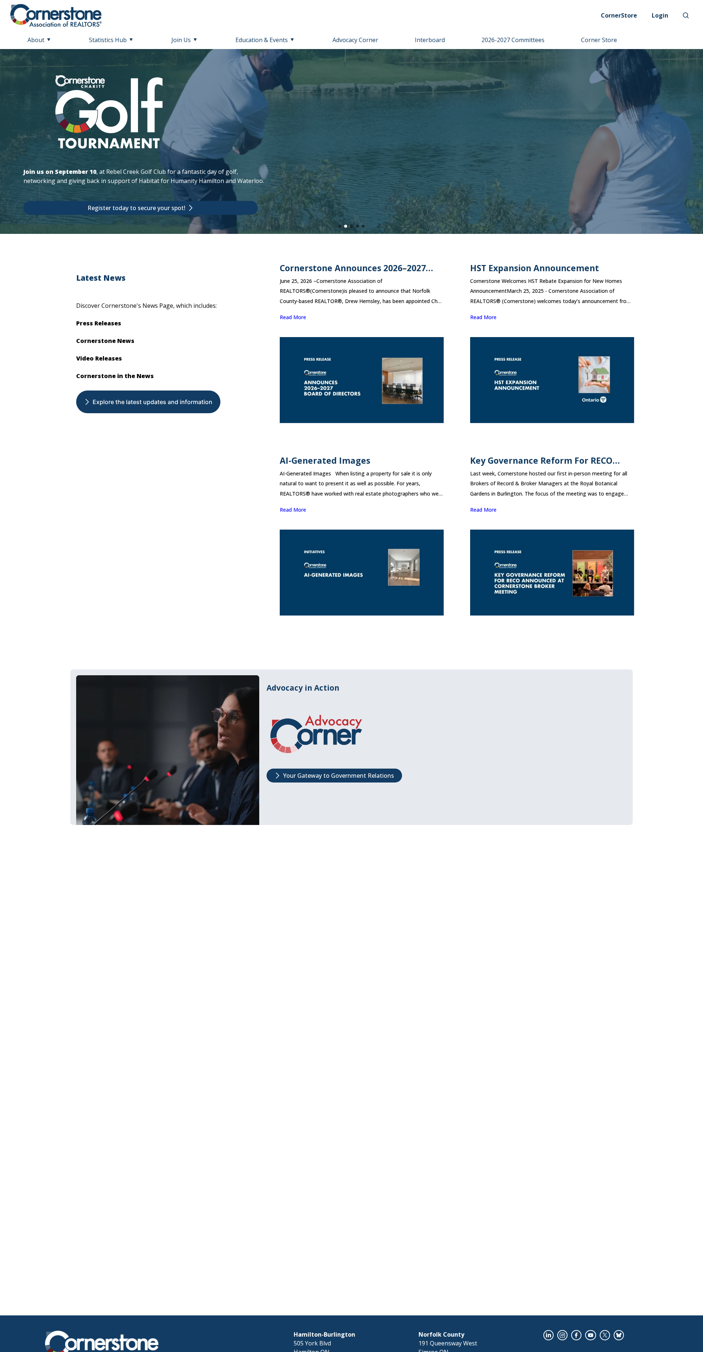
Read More (293, 317)
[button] (339, 226)
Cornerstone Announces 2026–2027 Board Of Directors (353, 268)
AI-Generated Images (325, 460)
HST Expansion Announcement (534, 268)
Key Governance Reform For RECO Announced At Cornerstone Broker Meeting (543, 460)
